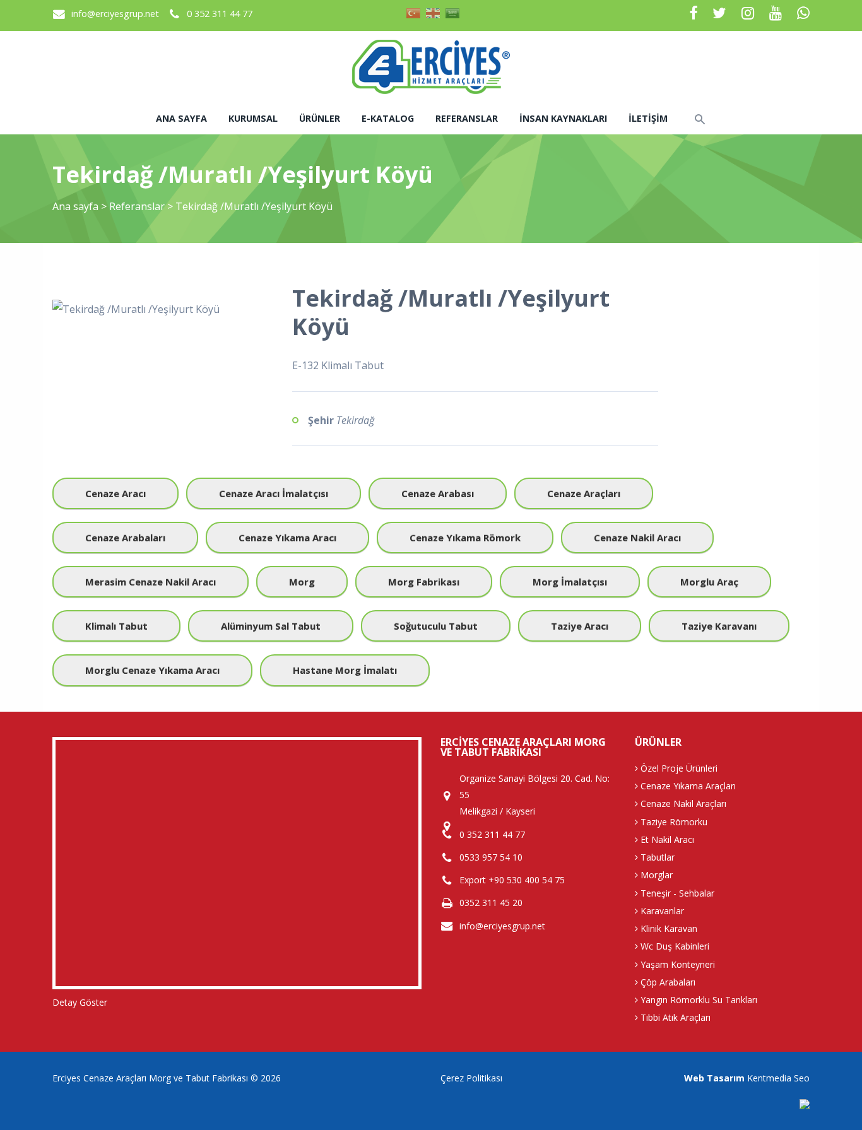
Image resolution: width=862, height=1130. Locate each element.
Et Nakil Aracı (666, 839)
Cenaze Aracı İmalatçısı (273, 493)
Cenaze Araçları (583, 493)
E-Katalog (388, 118)
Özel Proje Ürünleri (677, 768)
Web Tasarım (714, 1078)
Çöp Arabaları (666, 982)
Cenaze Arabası (437, 493)
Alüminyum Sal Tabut (271, 626)
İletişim (648, 118)
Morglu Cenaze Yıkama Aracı (152, 670)
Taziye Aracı (579, 626)
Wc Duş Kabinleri (673, 946)
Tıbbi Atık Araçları (674, 1017)
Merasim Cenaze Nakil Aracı (150, 581)
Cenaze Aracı (115, 493)
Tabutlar (656, 857)
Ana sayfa (181, 118)
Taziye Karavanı (719, 626)
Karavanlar (661, 911)
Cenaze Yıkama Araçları (687, 786)
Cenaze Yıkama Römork (465, 537)
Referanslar (466, 118)
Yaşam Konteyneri (676, 964)
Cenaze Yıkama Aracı (287, 537)
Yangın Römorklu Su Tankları (697, 1000)
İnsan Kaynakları (563, 118)
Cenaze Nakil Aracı (637, 537)
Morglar (655, 875)
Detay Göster (79, 1002)
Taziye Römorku (672, 822)
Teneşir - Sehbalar (676, 893)
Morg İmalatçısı (570, 581)
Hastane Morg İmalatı (345, 670)
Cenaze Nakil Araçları (682, 803)
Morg (302, 581)
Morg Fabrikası (423, 581)
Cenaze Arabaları (125, 537)
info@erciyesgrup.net (115, 14)
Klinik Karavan (667, 928)
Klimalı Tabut (116, 626)
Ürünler (319, 118)
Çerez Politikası (471, 1078)
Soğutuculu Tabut (436, 626)
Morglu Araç (709, 581)
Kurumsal (253, 118)
